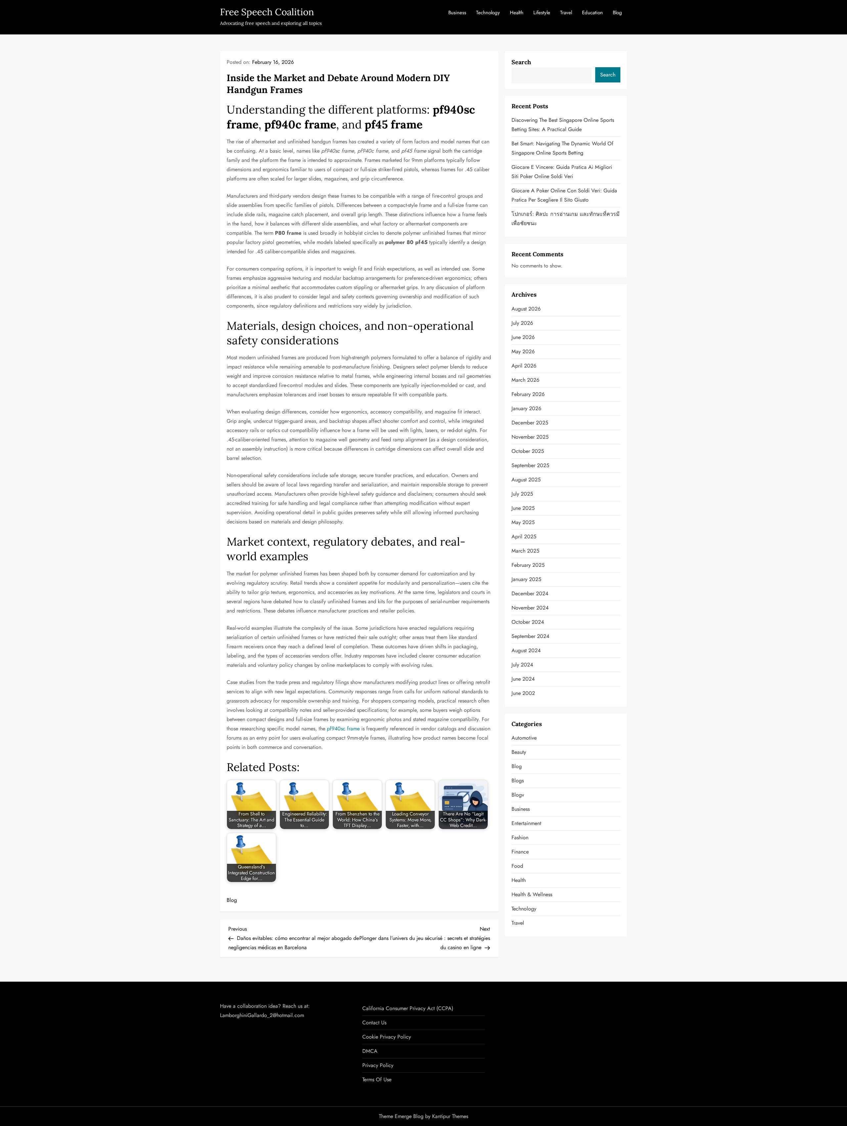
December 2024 (530, 593)
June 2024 (523, 679)
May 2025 (523, 522)
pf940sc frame (343, 728)
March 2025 (525, 551)
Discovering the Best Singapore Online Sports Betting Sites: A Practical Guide (563, 124)
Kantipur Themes (450, 1116)
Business (457, 12)
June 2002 (523, 693)
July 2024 (522, 664)
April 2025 (524, 536)
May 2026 (523, 351)
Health (516, 12)
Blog (617, 12)
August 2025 (526, 479)
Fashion (520, 837)
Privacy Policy (377, 1065)
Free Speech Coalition (267, 12)
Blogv (518, 795)
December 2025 (530, 422)
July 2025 (522, 494)
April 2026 (524, 365)
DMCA (370, 1051)
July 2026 (522, 323)
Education (592, 12)
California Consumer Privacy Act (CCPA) (407, 1008)
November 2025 (530, 437)
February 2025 (528, 565)
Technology (488, 12)
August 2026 (526, 309)
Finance (520, 852)
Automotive (524, 738)
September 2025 (530, 465)
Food (517, 866)
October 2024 (528, 622)
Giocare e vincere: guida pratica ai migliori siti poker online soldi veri (562, 171)
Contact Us (374, 1022)
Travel (566, 12)
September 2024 (530, 636)
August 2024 (526, 650)
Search (521, 62)
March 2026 (525, 380)
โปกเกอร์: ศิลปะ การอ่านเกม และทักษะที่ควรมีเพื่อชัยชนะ (566, 218)
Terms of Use (376, 1079)
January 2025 (526, 579)
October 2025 (528, 451)
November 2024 (530, 608)
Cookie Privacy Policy (386, 1037)
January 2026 (526, 408)
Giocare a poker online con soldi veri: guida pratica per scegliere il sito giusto (564, 195)
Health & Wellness (532, 894)
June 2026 (523, 337)
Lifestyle (541, 12)
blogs (518, 780)
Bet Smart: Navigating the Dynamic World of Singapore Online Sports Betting (562, 148)
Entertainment (526, 823)
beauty (519, 752)
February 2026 (528, 394)
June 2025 (523, 508)
